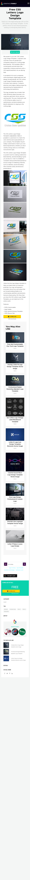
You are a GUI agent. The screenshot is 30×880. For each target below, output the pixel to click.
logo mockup (12, 567)
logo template (20, 567)
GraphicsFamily (15, 626)
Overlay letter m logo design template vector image (15, 366)
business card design (9, 570)
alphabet (6, 609)
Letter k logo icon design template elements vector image (15, 444)
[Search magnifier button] (24, 564)
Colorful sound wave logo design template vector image (15, 474)
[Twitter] (7, 673)
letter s (24, 609)
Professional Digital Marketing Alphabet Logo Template (15, 389)
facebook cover (19, 570)
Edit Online (16, 52)
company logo (13, 609)
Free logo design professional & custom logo (15, 499)
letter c (19, 609)
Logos (4, 602)
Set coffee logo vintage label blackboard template (15, 419)
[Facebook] (4, 673)
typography (6, 611)
